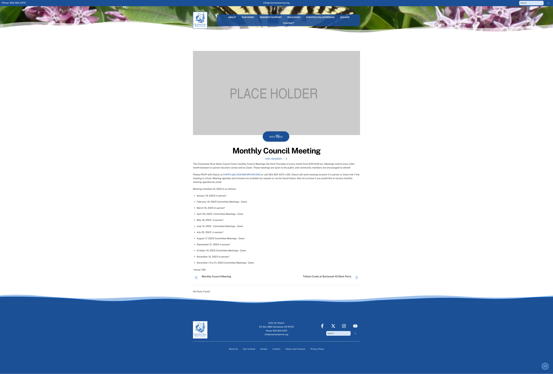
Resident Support (271, 17)
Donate (345, 17)
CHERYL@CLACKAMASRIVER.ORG (242, 174)
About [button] (232, 17)
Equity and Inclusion (295, 349)
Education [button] (293, 17)
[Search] (548, 3)
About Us (233, 349)
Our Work (248, 17)
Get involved (249, 349)
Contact (288, 23)
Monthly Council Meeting (276, 150)
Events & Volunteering (320, 17)
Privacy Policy (317, 349)
